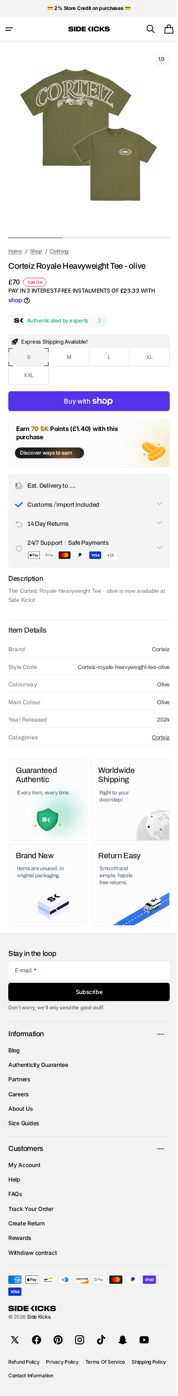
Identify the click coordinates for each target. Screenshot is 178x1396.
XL (152, 360)
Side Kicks (39, 1317)
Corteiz (155, 737)
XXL (35, 378)
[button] (9, 29)
